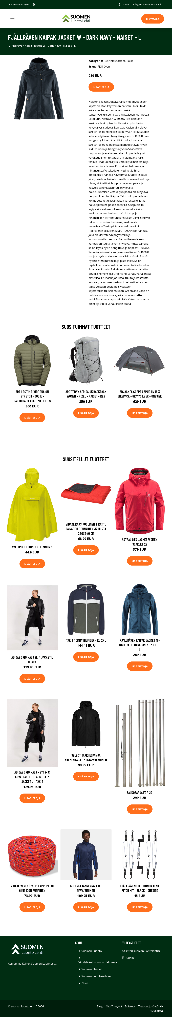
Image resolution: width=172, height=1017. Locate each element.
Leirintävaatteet (115, 61)
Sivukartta (156, 1011)
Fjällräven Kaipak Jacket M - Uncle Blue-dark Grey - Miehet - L (140, 645)
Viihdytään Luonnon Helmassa (97, 962)
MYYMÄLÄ (152, 18)
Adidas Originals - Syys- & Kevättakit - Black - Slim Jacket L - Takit (32, 776)
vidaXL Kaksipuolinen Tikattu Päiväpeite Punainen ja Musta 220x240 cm (86, 528)
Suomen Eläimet (91, 969)
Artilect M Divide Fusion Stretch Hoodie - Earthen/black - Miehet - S (32, 396)
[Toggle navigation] (12, 18)
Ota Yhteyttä (114, 1006)
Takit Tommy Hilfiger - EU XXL (86, 640)
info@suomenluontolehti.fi (147, 4)
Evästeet (129, 1006)
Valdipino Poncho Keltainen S (32, 547)
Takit (129, 61)
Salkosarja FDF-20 (140, 792)
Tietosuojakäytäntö (150, 1006)
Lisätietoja (101, 87)
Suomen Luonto (91, 951)
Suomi (125, 4)
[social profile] (33, 4)
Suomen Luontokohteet (96, 976)
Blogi (84, 983)
